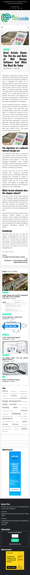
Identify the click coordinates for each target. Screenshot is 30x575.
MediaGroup (25, 414)
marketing (16, 413)
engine (5, 404)
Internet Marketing (7, 314)
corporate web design (5, 398)
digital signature (24, 401)
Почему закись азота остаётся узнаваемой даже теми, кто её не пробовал (15, 296)
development (15, 401)
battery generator (13, 391)
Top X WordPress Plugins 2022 (7, 426)
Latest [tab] (9, 271)
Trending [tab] (14, 271)
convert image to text (24, 395)
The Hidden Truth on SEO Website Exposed (13, 256)
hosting (5, 407)
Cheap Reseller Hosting (23, 393)
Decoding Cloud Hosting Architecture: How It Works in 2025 (15, 514)
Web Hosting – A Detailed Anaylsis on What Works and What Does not (16, 260)
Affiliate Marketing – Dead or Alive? (12, 317)
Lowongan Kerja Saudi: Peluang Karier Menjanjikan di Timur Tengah (15, 521)
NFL (16, 416)
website (24, 429)
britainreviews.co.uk (14, 393)
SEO (4, 376)
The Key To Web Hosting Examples (11, 337)
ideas (15, 407)
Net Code (18, 544)
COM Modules (4, 395)
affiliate (5, 391)
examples (13, 404)
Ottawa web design (24, 418)
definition (23, 398)
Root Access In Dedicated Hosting (7, 421)
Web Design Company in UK (6, 429)
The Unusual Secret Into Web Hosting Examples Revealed (15, 358)
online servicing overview (23, 416)
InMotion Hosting (24, 407)
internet (24, 410)
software (11, 251)
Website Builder (4, 431)
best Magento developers (23, 391)
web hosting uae (16, 429)
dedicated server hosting (14, 398)
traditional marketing (16, 426)
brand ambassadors (5, 393)
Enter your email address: (15, 538)
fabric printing (20, 404)
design (6, 251)
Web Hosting (5, 334)
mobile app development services (7, 416)
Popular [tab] (4, 271)
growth (26, 404)
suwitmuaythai (24, 424)
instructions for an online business (8, 410)
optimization (7, 418)
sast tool (17, 421)
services (5, 424)
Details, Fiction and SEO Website (11, 380)
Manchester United (5, 414)
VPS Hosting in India (24, 426)
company (13, 395)
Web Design (6, 49)
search (24, 421)
